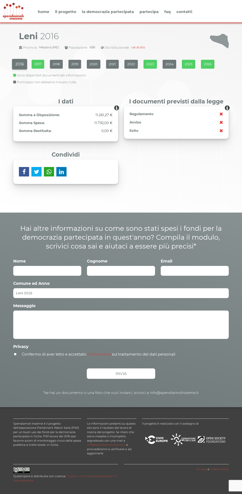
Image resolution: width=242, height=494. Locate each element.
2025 (188, 64)
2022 (131, 64)
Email (166, 261)
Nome (19, 261)
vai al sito (138, 47)
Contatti (184, 12)
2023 (150, 64)
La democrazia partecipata (108, 12)
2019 (74, 64)
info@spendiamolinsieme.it (106, 445)
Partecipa (149, 12)
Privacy (21, 347)
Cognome (97, 261)
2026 (208, 64)
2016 (19, 64)
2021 (112, 64)
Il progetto (65, 12)
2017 (37, 64)
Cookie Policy (219, 469)
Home (43, 12)
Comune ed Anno (31, 283)
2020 (94, 64)
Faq (167, 12)
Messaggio (24, 306)
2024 (169, 64)
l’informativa (99, 354)
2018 (56, 64)
